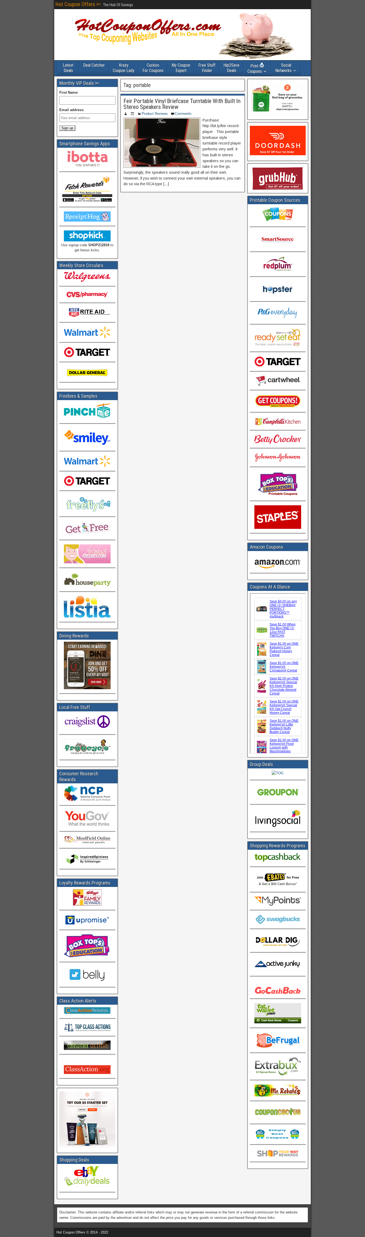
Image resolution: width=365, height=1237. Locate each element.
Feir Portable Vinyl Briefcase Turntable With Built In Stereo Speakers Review (181, 104)
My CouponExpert (181, 68)
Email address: (71, 110)
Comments (183, 114)
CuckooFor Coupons (153, 68)
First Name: (68, 92)
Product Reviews (155, 114)
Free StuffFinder (206, 68)
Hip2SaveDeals (231, 68)
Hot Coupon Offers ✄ (78, 4)
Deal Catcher (94, 65)
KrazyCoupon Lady (123, 68)
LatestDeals (68, 68)
